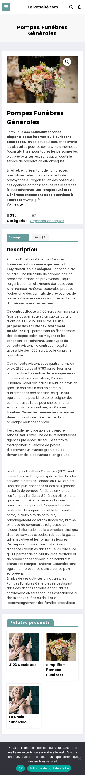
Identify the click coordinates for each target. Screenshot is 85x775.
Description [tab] (17, 237)
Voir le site (15, 204)
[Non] (79, 758)
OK (20, 768)
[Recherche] (71, 7)
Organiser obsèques (47, 220)
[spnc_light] (79, 8)
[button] (67, 62)
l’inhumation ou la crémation (41, 530)
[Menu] (6, 7)
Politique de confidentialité (49, 768)
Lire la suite (24, 647)
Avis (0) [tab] (41, 237)
